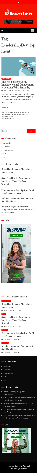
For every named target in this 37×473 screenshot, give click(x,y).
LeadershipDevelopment (8, 114)
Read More (4, 107)
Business (6, 147)
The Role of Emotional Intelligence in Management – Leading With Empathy (17, 84)
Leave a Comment (8, 118)
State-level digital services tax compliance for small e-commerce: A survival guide (17, 209)
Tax (4, 157)
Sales (5, 154)
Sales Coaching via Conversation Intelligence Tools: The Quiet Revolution (15, 181)
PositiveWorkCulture (7, 116)
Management (6, 78)
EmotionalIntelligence (9, 112)
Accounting (7, 143)
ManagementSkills (22, 114)
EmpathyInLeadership (22, 112)
